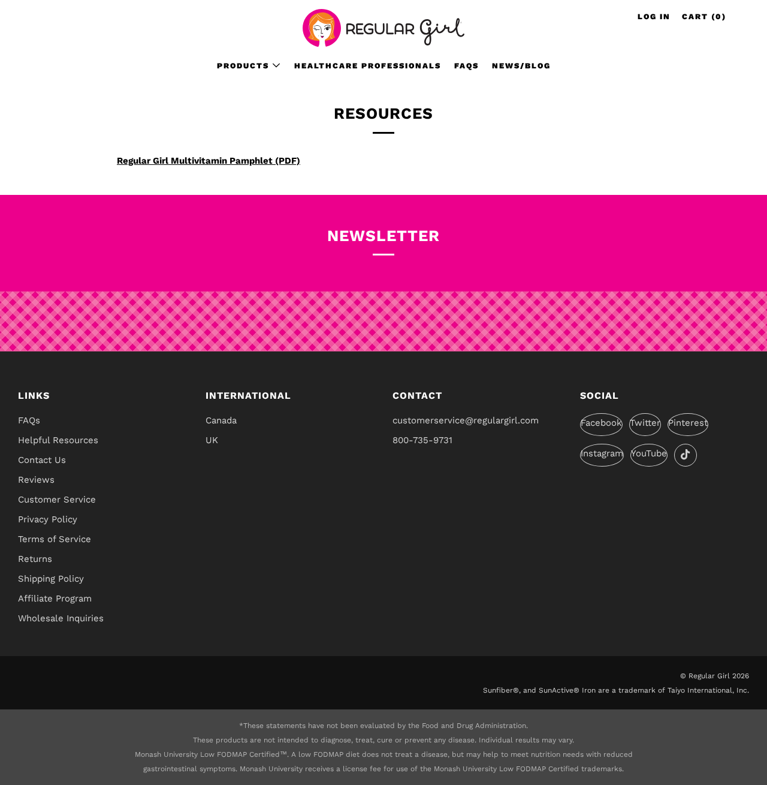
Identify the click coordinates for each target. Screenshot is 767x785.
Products (243, 65)
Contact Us (42, 460)
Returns (35, 559)
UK (212, 440)
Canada (221, 420)
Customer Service (57, 499)
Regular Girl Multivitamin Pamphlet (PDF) (208, 160)
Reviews (36, 479)
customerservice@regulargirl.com (465, 420)
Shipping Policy (51, 578)
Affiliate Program (55, 598)
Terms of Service (54, 539)
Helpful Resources (58, 440)
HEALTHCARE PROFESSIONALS (367, 65)
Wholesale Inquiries (61, 618)
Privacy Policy (47, 519)
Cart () (704, 16)
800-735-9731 (422, 440)
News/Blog (521, 65)
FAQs (466, 65)
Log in (654, 16)
